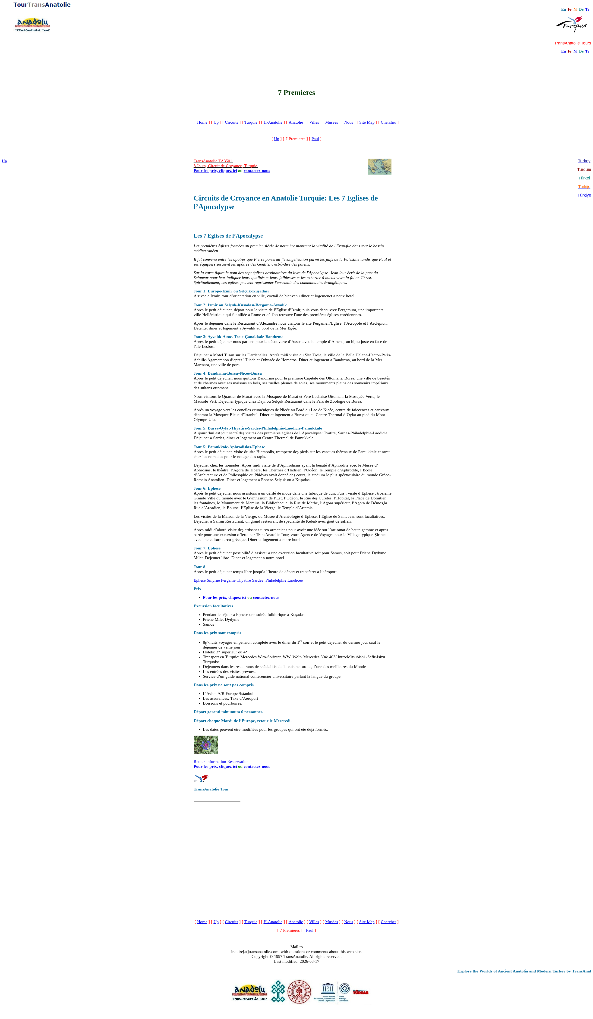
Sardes (257, 580)
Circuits (231, 122)
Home (202, 122)
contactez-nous (257, 170)
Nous (348, 122)
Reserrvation (238, 761)
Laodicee (295, 580)
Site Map (367, 122)
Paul (315, 138)
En (563, 51)
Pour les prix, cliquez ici (215, 170)
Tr (587, 9)
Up (216, 122)
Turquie (250, 122)
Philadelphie (275, 580)
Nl (575, 51)
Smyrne (213, 580)
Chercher (388, 122)
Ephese (200, 580)
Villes (314, 122)
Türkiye (584, 195)
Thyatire (244, 580)
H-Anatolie (273, 122)
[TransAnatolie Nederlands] (577, 51)
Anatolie (296, 122)
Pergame (228, 580)
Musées (331, 122)
